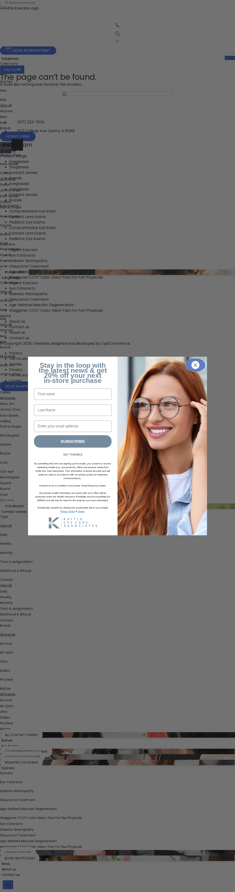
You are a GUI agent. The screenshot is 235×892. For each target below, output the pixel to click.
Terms (81, 511)
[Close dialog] (195, 365)
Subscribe (73, 441)
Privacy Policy (68, 511)
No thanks (72, 454)
